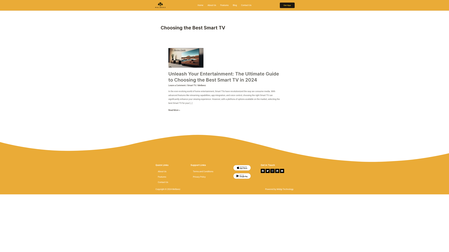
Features (224, 5)
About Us (212, 5)
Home (200, 5)
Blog (235, 5)
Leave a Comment (177, 85)
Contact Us (246, 5)
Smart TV (191, 85)
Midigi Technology (284, 189)
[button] (287, 5)
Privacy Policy (199, 177)
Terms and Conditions (203, 171)
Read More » (174, 109)
